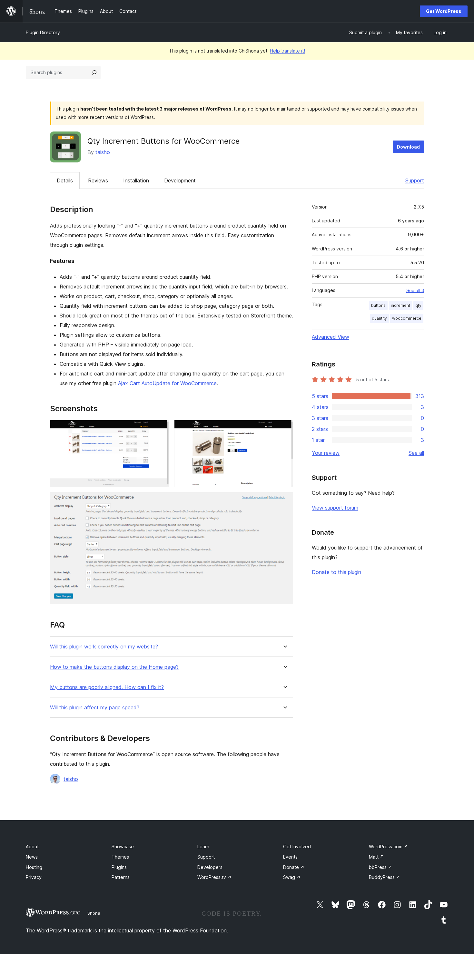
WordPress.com (388, 846)
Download (408, 147)
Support (414, 180)
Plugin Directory (43, 32)
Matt (376, 857)
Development (180, 180)
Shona (93, 913)
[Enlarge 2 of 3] (284, 428)
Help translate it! (287, 51)
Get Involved (297, 846)
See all (416, 453)
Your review (326, 453)
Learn (203, 846)
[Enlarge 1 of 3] (160, 428)
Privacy (34, 877)
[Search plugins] (94, 72)
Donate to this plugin (336, 572)
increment (400, 305)
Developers (209, 867)
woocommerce (406, 318)
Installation (136, 180)
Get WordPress (443, 11)
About (32, 846)
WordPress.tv (214, 877)
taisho (102, 152)
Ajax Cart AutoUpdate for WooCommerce (167, 383)
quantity (379, 318)
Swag (292, 877)
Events (290, 857)
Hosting (34, 867)
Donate (293, 867)
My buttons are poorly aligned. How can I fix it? (107, 687)
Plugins (119, 867)
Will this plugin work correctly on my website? (104, 647)
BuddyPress (384, 877)
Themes (120, 857)
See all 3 (415, 290)
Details (65, 180)
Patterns (121, 877)
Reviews (98, 180)
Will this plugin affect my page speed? (94, 708)
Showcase (123, 846)
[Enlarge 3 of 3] (284, 501)
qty (418, 305)
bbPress (380, 867)
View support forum (335, 507)
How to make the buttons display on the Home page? (114, 667)
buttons (378, 305)
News (32, 857)
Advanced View (330, 337)
